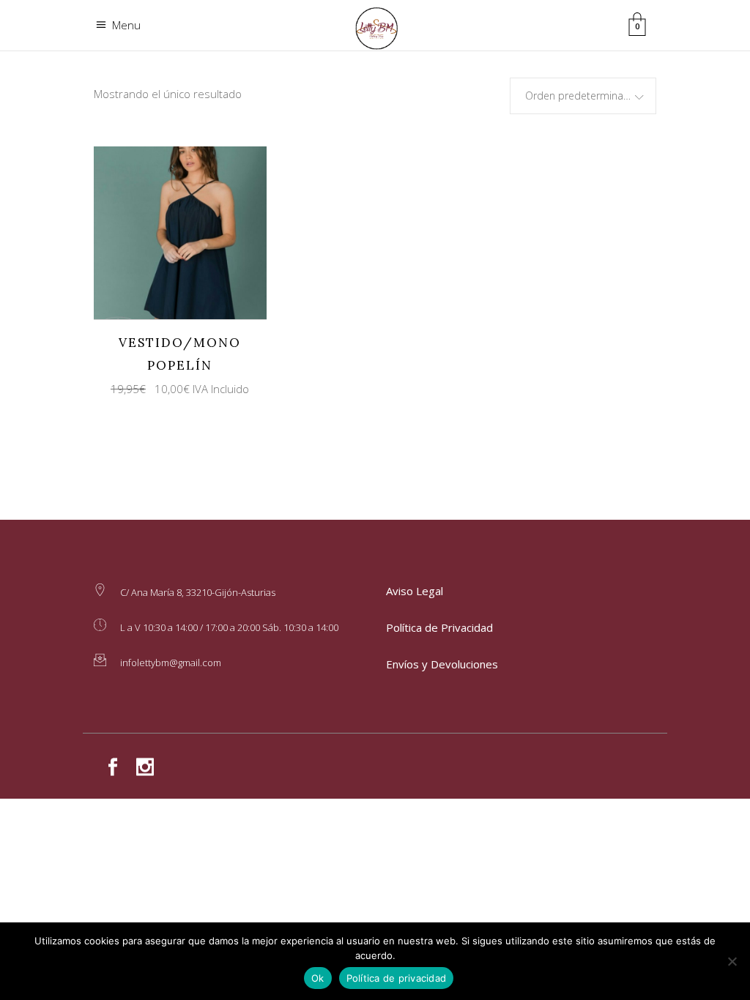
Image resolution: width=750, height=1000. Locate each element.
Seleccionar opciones (167, 231)
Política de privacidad (396, 978)
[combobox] (583, 96)
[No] (731, 961)
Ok (317, 978)
